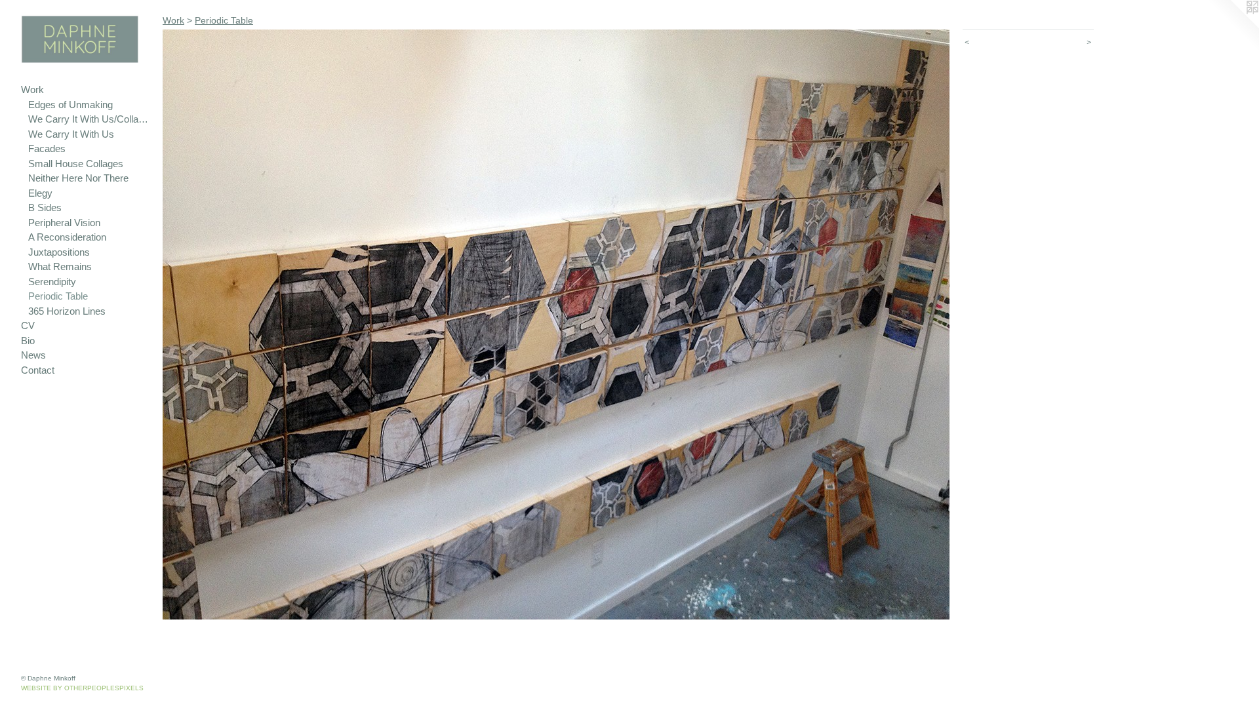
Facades (47, 148)
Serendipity (52, 281)
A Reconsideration (67, 237)
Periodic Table (58, 296)
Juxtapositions (59, 252)
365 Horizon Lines (67, 311)
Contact (37, 370)
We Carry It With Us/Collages (90, 119)
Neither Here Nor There (78, 178)
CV (28, 325)
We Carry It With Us (71, 134)
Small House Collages (75, 163)
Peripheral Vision (64, 222)
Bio (28, 340)
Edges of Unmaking (70, 104)
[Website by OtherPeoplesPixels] (1233, 26)
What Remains (60, 266)
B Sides (45, 207)
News (33, 355)
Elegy (40, 193)
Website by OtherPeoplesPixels (82, 688)
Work (32, 89)
